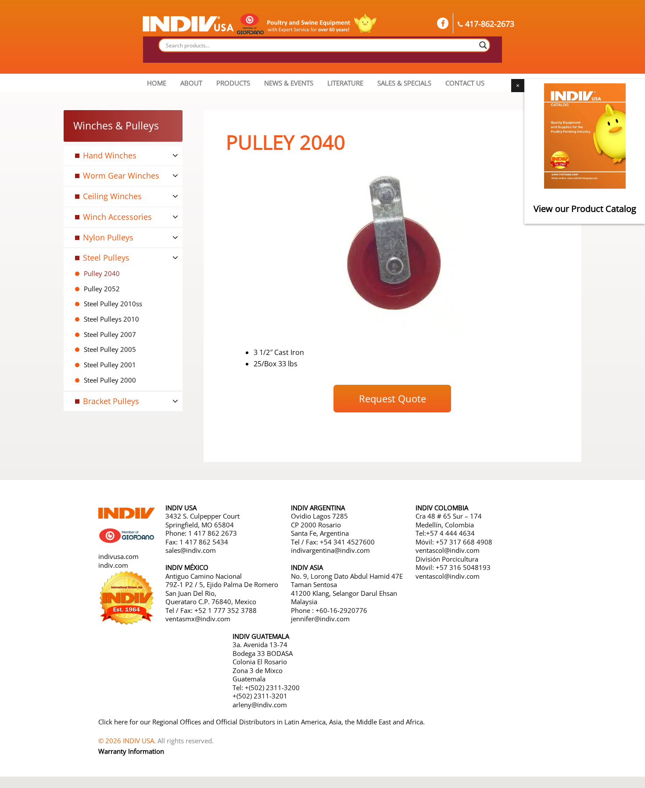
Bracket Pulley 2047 (113, 414)
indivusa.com (118, 556)
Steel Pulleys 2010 (111, 319)
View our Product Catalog (585, 209)
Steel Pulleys (106, 257)
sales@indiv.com (190, 550)
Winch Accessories (117, 216)
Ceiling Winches (112, 196)
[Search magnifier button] (483, 45)
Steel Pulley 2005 (110, 349)
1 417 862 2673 (212, 533)
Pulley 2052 (102, 288)
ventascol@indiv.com (448, 550)
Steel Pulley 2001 (110, 364)
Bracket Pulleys (111, 401)
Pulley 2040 (102, 273)
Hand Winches (109, 155)
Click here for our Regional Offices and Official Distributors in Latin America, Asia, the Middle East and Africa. (261, 721)
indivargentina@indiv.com (330, 550)
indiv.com (113, 565)
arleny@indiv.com (261, 704)
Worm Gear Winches (121, 175)
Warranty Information (131, 751)
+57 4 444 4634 (450, 533)
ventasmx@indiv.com (197, 618)
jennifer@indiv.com (320, 618)
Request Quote (392, 398)
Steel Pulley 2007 (110, 334)
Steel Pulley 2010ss (113, 303)
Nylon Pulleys (108, 237)
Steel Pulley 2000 (110, 380)
